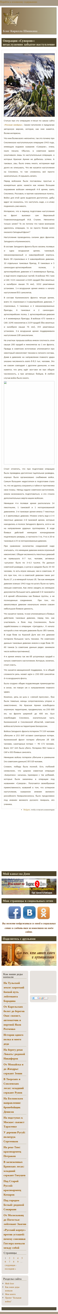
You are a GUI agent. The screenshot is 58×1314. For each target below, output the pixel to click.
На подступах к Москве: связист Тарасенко (14, 1122)
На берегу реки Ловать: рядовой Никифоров (14, 1054)
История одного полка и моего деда (13, 1039)
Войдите (27, 809)
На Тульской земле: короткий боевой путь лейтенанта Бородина (14, 992)
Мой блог (9, 1283)
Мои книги (10, 1294)
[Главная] (11, 25)
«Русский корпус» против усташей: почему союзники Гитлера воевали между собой (15, 1239)
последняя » (10, 1268)
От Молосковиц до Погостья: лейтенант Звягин (15, 1219)
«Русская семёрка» (13, 125)
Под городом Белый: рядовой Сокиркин (14, 1204)
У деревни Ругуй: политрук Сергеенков (14, 1136)
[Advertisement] (29, 841)
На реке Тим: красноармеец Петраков (12, 1151)
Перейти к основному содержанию (18, 1)
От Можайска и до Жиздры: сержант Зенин (13, 1068)
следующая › (10, 1265)
